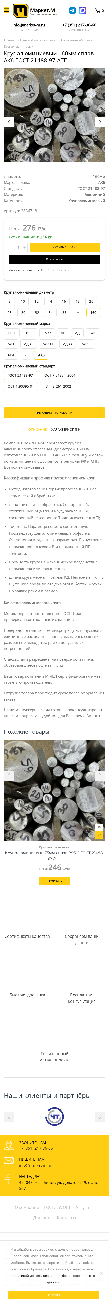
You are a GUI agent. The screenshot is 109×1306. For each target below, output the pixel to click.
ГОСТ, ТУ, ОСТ (57, 1207)
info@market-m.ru (29, 25)
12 (36, 301)
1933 (47, 332)
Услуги (82, 1207)
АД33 (67, 343)
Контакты (66, 1218)
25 (10, 312)
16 (64, 301)
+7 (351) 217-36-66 (36, 1148)
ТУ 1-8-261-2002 (57, 386)
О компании (27, 1207)
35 (64, 312)
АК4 (11, 355)
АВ (63, 332)
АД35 (86, 343)
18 (78, 301)
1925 (29, 332)
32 (37, 312)
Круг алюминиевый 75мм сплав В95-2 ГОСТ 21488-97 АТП (54, 856)
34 (51, 312)
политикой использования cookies (39, 1276)
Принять (53, 1294)
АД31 (28, 343)
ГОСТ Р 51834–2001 (59, 375)
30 (23, 312)
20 (91, 301)
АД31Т (48, 343)
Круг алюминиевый (86, 200)
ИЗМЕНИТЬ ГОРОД (79, 30)
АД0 (92, 332)
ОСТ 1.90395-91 (21, 386)
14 (50, 301)
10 (23, 301)
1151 (12, 332)
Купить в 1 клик (65, 247)
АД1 (11, 343)
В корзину (56, 259)
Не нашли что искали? (54, 413)
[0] (104, 10)
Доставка (42, 1218)
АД (77, 332)
